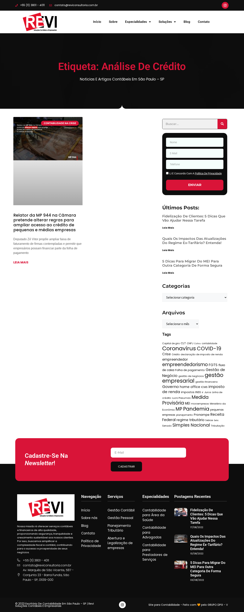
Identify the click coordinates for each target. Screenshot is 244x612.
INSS (198, 392)
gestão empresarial (192, 378)
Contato (204, 22)
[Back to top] (235, 603)
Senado (167, 425)
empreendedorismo (185, 364)
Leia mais (20, 262)
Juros (207, 392)
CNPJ (190, 343)
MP (179, 409)
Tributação (218, 425)
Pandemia (196, 408)
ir (202, 392)
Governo (170, 386)
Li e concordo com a (195, 173)
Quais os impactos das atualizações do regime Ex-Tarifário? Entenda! (194, 241)
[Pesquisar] (222, 124)
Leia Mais (168, 227)
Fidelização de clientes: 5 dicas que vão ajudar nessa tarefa (193, 218)
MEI (187, 403)
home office (190, 387)
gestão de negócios (191, 376)
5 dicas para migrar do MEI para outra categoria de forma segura (192, 263)
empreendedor (175, 359)
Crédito (176, 354)
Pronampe (201, 415)
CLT (183, 343)
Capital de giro (171, 343)
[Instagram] (225, 5)
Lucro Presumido (181, 398)
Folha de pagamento (190, 370)
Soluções (165, 22)
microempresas (200, 403)
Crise (166, 354)
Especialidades (136, 22)
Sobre (113, 22)
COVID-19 (209, 348)
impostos (187, 392)
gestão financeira (206, 381)
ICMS (204, 387)
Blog (187, 22)
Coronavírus (179, 348)
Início (97, 22)
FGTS (213, 364)
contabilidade (209, 343)
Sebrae (209, 420)
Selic (216, 420)
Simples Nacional (191, 425)
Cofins (197, 343)
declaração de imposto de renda (202, 354)
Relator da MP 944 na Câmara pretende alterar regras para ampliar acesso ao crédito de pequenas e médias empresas (44, 222)
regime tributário (190, 420)
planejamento (184, 414)
